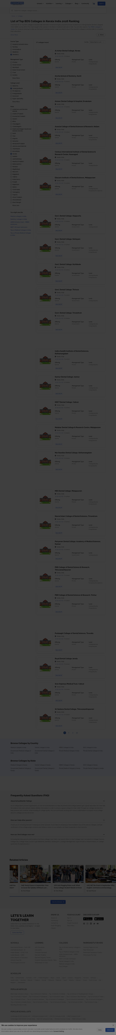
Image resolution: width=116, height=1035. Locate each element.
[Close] (104, 500)
